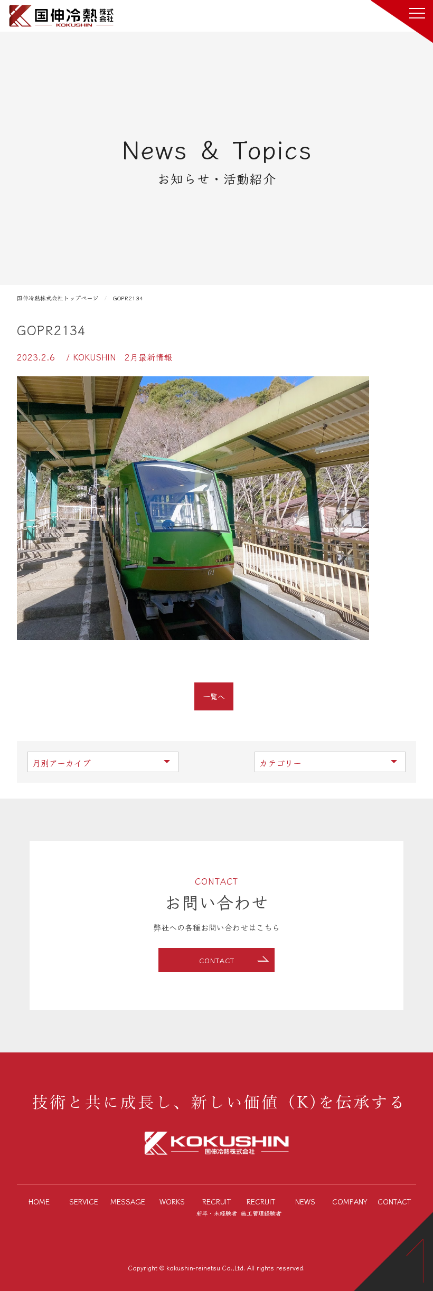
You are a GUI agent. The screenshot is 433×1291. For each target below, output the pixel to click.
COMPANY (350, 1201)
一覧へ (214, 696)
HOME (39, 1201)
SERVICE (83, 1201)
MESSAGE (127, 1201)
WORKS (172, 1201)
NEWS (305, 1201)
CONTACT (216, 960)
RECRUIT (216, 1206)
